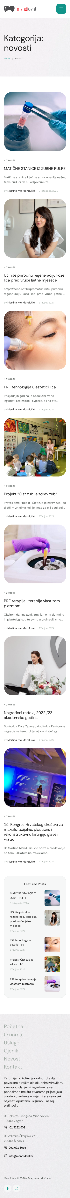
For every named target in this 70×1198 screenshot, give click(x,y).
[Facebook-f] (7, 1188)
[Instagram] (16, 1188)
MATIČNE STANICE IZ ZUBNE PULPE (35, 168)
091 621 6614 (17, 1147)
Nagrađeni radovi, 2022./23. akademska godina (28, 715)
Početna (13, 1026)
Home (7, 58)
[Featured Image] (35, 121)
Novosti (12, 1059)
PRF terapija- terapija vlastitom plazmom (32, 603)
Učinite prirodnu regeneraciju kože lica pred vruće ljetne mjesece (34, 278)
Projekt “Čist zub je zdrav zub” (30, 494)
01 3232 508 (17, 1127)
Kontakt (13, 1067)
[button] (59, 1181)
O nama (13, 1035)
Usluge (11, 1043)
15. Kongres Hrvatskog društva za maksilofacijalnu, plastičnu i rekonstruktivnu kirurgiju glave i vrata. (33, 832)
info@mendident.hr (21, 1156)
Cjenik (11, 1051)
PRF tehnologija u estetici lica (30, 387)
